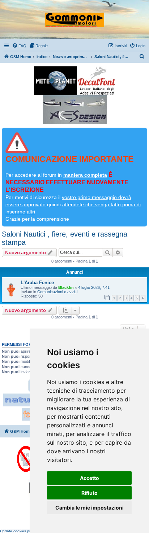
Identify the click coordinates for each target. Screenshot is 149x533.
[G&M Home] (75, 16)
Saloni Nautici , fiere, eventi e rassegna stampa (64, 238)
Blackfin (66, 287)
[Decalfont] (96, 80)
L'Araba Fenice (37, 282)
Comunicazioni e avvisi (57, 292)
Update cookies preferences (23, 531)
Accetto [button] (89, 478)
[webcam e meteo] (55, 80)
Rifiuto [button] (89, 493)
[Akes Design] (75, 109)
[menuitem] (19, 45)
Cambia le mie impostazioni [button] (89, 508)
